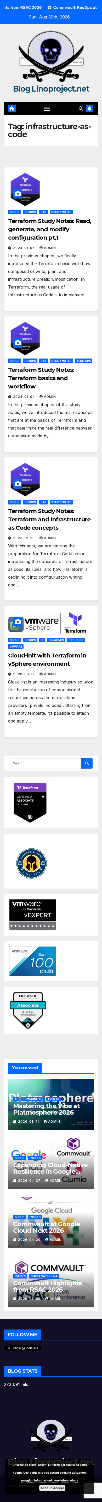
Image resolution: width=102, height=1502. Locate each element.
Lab (43, 212)
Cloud (15, 212)
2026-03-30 (30, 1299)
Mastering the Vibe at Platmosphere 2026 (46, 1109)
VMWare (16, 646)
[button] (81, 108)
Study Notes (61, 212)
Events (53, 1099)
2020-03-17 (24, 674)
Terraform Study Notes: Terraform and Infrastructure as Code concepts (49, 519)
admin (50, 248)
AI (16, 1099)
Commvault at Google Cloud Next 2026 (46, 1227)
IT (42, 640)
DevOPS (30, 212)
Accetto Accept (52, 1488)
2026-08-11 (29, 1121)
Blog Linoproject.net (51, 89)
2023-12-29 (24, 538)
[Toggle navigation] (47, 108)
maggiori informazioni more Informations (49, 1480)
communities (32, 1099)
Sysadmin (56, 640)
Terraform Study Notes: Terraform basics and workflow (41, 378)
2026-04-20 (30, 1240)
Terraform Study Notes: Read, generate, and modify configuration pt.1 (49, 229)
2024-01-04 (24, 397)
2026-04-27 (30, 1181)
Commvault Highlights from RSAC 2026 (47, 1286)
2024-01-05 (24, 248)
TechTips (83, 360)
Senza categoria (44, 1276)
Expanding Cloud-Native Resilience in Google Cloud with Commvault (50, 1171)
